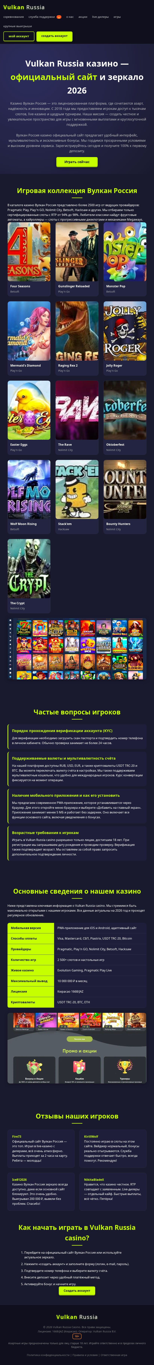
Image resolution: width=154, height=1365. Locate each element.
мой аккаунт (19, 36)
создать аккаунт (54, 36)
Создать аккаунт (77, 1291)
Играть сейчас (77, 161)
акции (83, 17)
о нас (70, 17)
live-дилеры (100, 17)
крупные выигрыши (17, 26)
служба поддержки (44, 17)
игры (117, 17)
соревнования (13, 17)
